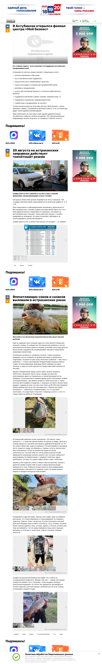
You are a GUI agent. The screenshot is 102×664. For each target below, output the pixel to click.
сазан (61, 634)
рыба (24, 634)
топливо (30, 265)
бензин (22, 265)
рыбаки (31, 634)
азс (15, 265)
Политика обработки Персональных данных (49, 654)
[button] (66, 240)
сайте (63, 210)
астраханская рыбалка (43, 634)
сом (55, 634)
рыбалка (16, 634)
